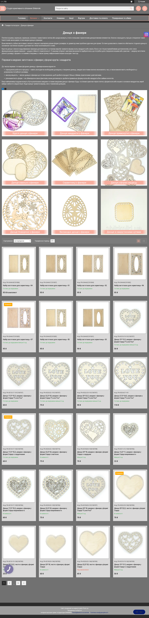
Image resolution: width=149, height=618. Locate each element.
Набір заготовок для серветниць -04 (17, 285)
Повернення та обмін (121, 18)
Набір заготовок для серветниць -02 (92, 285)
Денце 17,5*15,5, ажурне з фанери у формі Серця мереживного (17, 509)
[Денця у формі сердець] (124, 162)
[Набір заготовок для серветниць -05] (56, 318)
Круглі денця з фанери (25, 133)
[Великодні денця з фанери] (74, 212)
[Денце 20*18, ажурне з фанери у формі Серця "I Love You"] (93, 486)
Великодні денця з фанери (74, 232)
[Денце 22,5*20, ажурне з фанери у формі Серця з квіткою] (56, 430)
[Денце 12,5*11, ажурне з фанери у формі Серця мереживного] (130, 430)
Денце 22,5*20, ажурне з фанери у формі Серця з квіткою (53, 453)
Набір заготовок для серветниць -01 (55, 285)
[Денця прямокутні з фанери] (124, 113)
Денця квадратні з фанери (74, 133)
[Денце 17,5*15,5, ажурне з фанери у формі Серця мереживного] (19, 486)
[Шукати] (131, 8)
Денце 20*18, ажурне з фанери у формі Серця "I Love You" (92, 509)
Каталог (33, 18)
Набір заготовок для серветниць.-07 (18, 339)
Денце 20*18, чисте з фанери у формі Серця (55, 566)
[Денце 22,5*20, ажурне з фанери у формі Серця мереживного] (56, 486)
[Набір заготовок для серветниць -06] (130, 264)
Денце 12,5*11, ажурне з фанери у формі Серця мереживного (127, 453)
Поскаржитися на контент (80, 612)
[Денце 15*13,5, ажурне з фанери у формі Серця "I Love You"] (130, 318)
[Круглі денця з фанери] (25, 113)
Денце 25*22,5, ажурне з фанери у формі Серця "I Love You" (90, 397)
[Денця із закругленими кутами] (124, 212)
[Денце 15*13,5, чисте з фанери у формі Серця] (19, 543)
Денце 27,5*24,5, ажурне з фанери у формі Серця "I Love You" (128, 397)
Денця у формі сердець (124, 182)
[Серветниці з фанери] (74, 162)
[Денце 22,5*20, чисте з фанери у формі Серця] (93, 543)
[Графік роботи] (144, 8)
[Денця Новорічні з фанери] (25, 212)
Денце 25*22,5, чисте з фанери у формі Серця (129, 509)
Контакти (48, 18)
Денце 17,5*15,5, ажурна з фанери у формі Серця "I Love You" (17, 397)
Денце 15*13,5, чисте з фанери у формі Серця (18, 566)
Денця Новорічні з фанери (25, 232)
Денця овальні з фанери (25, 182)
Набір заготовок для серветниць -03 (92, 339)
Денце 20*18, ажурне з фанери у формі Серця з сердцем (92, 453)
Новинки (60, 18)
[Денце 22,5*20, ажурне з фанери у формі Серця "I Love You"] (56, 374)
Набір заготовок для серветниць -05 (55, 339)
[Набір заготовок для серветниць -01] (56, 264)
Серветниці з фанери (74, 182)
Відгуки (81, 18)
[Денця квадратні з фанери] (74, 113)
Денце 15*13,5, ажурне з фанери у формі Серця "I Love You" (127, 341)
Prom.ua (85, 608)
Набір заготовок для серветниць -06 (129, 285)
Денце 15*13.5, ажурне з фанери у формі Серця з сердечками (127, 566)
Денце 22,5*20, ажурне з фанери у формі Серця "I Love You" (53, 397)
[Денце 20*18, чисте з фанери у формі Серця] (56, 543)
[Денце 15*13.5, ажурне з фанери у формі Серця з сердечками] (130, 543)
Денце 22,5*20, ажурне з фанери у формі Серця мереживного (53, 509)
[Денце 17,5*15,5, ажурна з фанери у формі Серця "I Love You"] (19, 374)
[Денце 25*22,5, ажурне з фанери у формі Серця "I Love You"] (93, 374)
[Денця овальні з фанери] (25, 162)
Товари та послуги (12, 25)
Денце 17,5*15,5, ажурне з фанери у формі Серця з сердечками (17, 453)
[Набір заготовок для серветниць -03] (93, 318)
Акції (71, 18)
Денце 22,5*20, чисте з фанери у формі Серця (92, 566)
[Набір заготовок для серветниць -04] (19, 264)
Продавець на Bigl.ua (75, 610)
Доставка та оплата (99, 18)
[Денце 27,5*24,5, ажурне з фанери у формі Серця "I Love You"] (130, 374)
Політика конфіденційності (99, 612)
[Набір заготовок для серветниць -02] (93, 264)
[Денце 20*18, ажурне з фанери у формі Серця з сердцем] (93, 430)
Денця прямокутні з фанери (123, 133)
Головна (21, 18)
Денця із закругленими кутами (124, 232)
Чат (140, 612)
